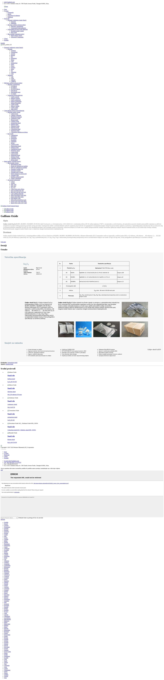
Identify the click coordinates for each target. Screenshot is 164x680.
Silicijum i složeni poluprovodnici (17, 25)
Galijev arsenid (15, 97)
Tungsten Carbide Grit (17, 169)
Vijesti (6, 38)
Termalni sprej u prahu (17, 172)
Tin (12, 70)
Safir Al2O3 (14, 109)
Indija (12, 64)
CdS (12, 77)
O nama (6, 11)
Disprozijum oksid (16, 146)
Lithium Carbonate (16, 115)
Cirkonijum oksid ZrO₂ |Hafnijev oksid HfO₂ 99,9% (22, 430)
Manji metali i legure (16, 35)
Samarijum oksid (15, 155)
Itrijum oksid (14, 160)
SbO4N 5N (11, 407)
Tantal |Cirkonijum (16, 178)
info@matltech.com (9, 2)
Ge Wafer (13, 93)
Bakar (12, 60)
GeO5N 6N (11, 420)
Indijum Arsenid (15, 98)
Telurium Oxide (15, 126)
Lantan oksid (14, 152)
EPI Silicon (14, 90)
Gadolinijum (14, 135)
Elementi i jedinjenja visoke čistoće (17, 20)
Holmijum (13, 137)
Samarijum (14, 138)
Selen (12, 69)
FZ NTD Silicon (15, 89)
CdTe (12, 78)
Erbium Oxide (15, 147)
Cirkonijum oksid (15, 129)
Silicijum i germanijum (17, 26)
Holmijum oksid (15, 150)
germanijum (14, 63)
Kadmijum (14, 58)
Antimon (13, 50)
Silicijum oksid (15, 127)
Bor (12, 57)
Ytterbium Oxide (15, 158)
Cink (12, 73)
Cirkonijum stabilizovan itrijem (19, 132)
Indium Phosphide (16, 103)
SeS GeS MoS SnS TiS (17, 190)
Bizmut (13, 55)
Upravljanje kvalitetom (14, 15)
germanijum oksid (16, 123)
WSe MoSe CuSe (15, 198)
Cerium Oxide (15, 144)
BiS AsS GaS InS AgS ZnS (18, 192)
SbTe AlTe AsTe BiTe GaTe (18, 200)
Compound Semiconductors (18, 28)
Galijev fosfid (14, 104)
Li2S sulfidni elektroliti (17, 193)
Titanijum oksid (15, 130)
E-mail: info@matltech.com (11, 461)
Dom (5, 9)
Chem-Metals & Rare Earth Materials (18, 29)
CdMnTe (13, 81)
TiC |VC (13, 187)
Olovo (12, 66)
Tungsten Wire (15, 175)
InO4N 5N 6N (12, 381)
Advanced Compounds (17, 37)
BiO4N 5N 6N (12, 442)
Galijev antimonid (16, 100)
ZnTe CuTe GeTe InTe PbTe (18, 201)
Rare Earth (14, 32)
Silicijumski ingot (15, 92)
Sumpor (13, 67)
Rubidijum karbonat (16, 117)
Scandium (13, 140)
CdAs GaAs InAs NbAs (17, 189)
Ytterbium (13, 141)
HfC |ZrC (13, 186)
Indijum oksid (14, 124)
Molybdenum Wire (16, 164)
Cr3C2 (13, 181)
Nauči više (11, 375)
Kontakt (6, 40)
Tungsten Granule (16, 170)
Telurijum (13, 72)
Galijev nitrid (14, 107)
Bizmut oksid (14, 120)
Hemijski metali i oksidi (17, 31)
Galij (12, 61)
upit (2, 470)
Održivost (10, 17)
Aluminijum (14, 52)
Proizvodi (6, 18)
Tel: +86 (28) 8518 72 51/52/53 (12, 462)
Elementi (13, 21)
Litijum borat (14, 113)
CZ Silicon (14, 86)
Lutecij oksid (14, 153)
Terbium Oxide (15, 157)
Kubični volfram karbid (17, 177)
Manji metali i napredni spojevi (16, 34)
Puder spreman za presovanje (19, 173)
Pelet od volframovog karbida (19, 167)
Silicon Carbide (15, 106)
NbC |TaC (13, 184)
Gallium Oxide (15, 121)
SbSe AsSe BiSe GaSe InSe (18, 195)
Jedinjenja (13, 23)
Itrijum (13, 143)
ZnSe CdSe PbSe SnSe (17, 197)
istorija (9, 14)
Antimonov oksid (15, 118)
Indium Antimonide (16, 101)
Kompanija (10, 12)
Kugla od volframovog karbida (19, 166)
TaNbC (13, 183)
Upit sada (3, 242)
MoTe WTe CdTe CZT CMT (19, 203)
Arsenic (13, 53)
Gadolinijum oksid (16, 149)
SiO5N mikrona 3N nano (15, 394)
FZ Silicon (14, 87)
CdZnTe (13, 80)
